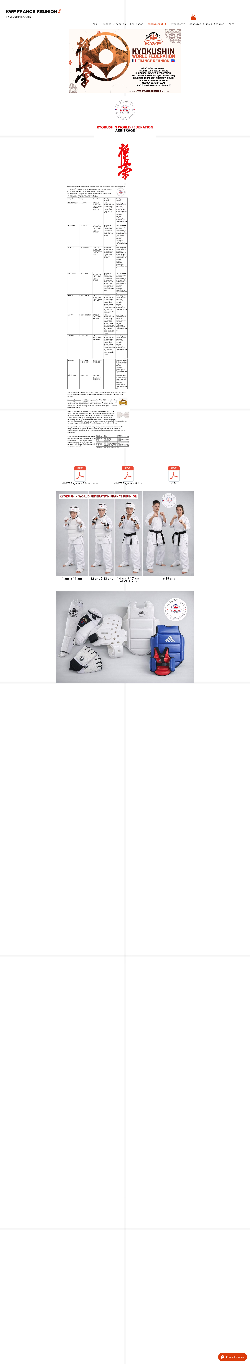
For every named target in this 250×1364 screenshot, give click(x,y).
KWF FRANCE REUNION (32, 11)
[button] (193, 17)
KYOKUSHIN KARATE (18, 16)
